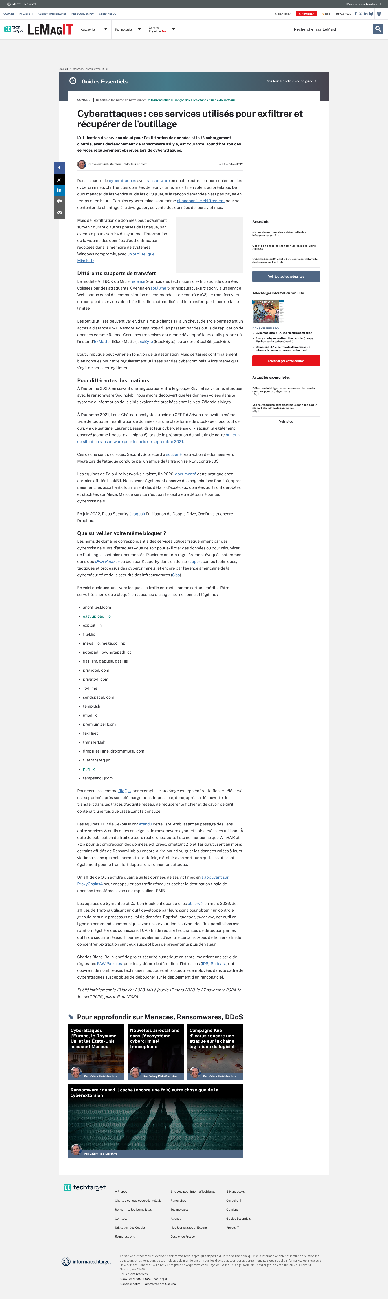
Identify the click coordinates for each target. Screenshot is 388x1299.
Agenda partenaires (52, 13)
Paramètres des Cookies (159, 1284)
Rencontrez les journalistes (133, 1209)
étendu (145, 824)
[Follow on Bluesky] (371, 14)
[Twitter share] (59, 179)
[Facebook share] (59, 168)
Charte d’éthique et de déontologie (138, 1200)
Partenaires (178, 1200)
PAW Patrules (109, 963)
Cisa (176, 575)
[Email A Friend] (59, 213)
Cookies (9, 13)
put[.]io (89, 769)
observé (195, 903)
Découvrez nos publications (361, 4)
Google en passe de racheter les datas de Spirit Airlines (284, 247)
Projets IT (26, 13)
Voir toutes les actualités (286, 276)
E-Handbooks (235, 1191)
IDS (205, 963)
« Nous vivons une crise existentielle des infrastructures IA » (279, 234)
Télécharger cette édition (286, 361)
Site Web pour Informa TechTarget (193, 1191)
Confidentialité (130, 1284)
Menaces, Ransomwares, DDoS (90, 69)
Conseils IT (233, 1200)
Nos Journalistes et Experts (189, 1227)
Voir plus (286, 421)
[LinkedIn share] (59, 190)
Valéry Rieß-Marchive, (107, 164)
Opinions (232, 1209)
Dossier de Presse (183, 1236)
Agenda (176, 1218)
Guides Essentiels (238, 1218)
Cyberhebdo (107, 13)
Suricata (218, 963)
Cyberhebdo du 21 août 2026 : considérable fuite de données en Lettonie (285, 260)
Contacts (121, 1218)
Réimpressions (125, 1236)
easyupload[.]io (97, 616)
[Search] (378, 29)
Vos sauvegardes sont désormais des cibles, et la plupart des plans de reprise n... (284, 406)
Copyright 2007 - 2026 (135, 1279)
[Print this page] (59, 201)
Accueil (63, 69)
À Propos (121, 1191)
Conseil (83, 99)
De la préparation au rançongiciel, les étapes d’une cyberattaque (191, 100)
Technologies (180, 1209)
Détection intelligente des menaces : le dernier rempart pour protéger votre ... (283, 390)
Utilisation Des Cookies (130, 1227)
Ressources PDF (82, 13)
